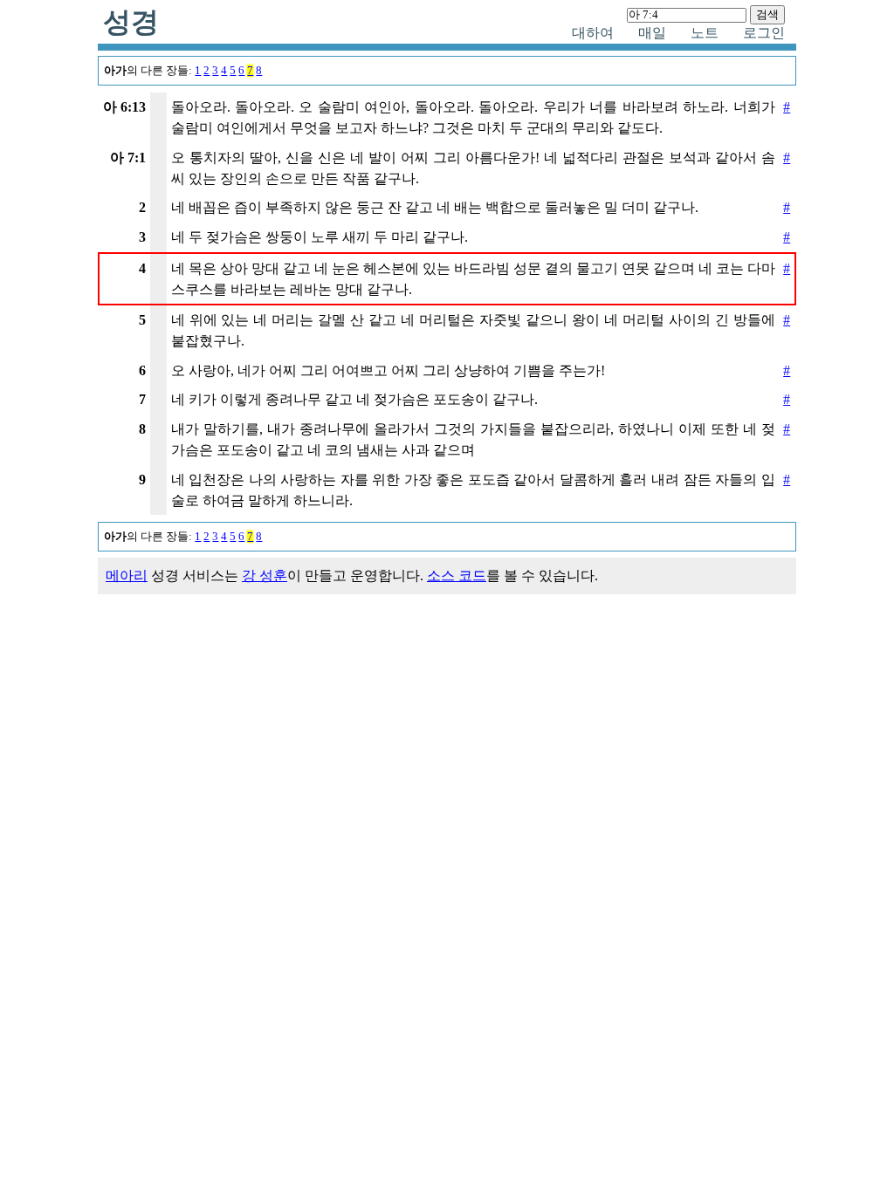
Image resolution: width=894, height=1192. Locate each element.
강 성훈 (264, 575)
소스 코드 (456, 575)
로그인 (764, 32)
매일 (652, 32)
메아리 (127, 575)
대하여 (593, 32)
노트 (705, 32)
